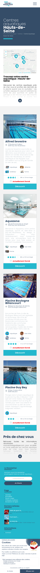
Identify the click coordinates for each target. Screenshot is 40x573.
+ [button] (6, 52)
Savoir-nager (9, 498)
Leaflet (19, 72)
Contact (8, 533)
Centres (20, 34)
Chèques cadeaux (11, 500)
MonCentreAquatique (9, 34)
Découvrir (20, 186)
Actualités (8, 496)
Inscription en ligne (11, 502)
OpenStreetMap (27, 72)
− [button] (6, 54)
